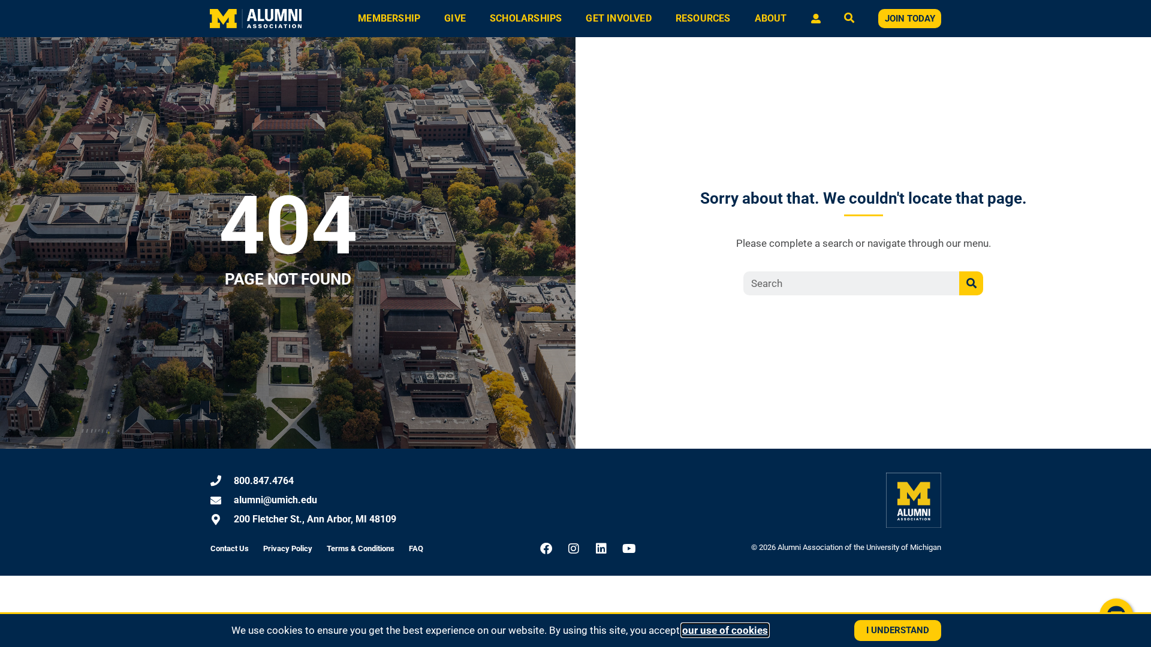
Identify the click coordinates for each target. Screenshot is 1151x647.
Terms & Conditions (360, 548)
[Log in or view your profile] (815, 18)
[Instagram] (574, 549)
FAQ (416, 548)
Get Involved (618, 18)
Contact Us (229, 548)
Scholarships (526, 18)
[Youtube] (629, 549)
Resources (703, 18)
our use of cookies (725, 630)
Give (455, 18)
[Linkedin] (601, 549)
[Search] (971, 283)
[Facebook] (546, 549)
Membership (389, 18)
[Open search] (849, 19)
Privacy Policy (287, 548)
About (771, 18)
